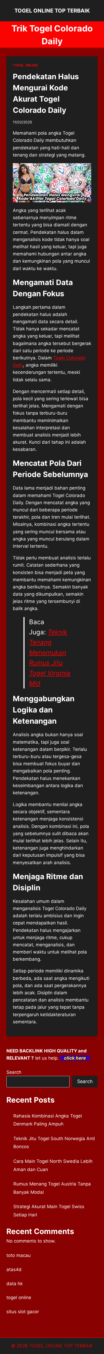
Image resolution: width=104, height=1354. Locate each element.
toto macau (18, 1255)
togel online (18, 1297)
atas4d (14, 1269)
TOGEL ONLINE (25, 65)
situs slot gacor (22, 1311)
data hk (14, 1283)
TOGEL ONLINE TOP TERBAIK (61, 1345)
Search (13, 1072)
